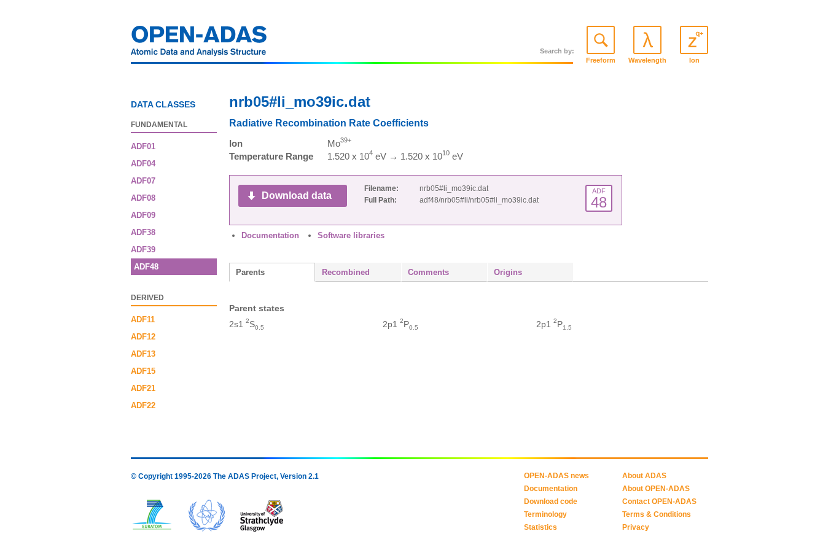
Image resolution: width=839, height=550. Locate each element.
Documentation (270, 235)
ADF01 (143, 146)
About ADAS (644, 475)
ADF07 (143, 180)
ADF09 (143, 215)
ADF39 (143, 249)
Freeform (600, 60)
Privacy (635, 527)
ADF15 (143, 371)
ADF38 (143, 232)
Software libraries (351, 235)
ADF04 (143, 163)
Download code (550, 501)
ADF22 (143, 405)
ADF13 (143, 353)
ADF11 (143, 319)
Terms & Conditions (656, 514)
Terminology (545, 514)
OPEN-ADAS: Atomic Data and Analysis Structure (199, 44)
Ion (694, 60)
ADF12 (143, 336)
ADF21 (143, 388)
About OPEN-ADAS (656, 488)
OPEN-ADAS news (556, 475)
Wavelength (647, 60)
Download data (297, 195)
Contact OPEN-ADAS (659, 501)
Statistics (540, 527)
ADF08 (143, 198)
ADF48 (146, 266)
